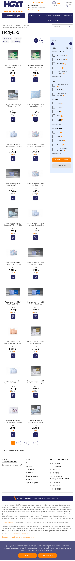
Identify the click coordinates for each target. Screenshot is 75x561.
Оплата (38, 16)
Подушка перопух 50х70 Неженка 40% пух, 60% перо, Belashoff (13, 145)
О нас (31, 16)
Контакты (68, 16)
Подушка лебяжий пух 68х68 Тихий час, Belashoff (13, 421)
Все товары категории (14, 450)
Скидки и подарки (51, 20)
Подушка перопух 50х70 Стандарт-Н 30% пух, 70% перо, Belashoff (35, 145)
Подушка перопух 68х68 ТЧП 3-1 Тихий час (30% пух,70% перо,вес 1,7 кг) (35, 264)
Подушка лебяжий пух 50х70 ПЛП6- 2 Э (13, 106)
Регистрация (57, 6)
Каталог (11, 25)
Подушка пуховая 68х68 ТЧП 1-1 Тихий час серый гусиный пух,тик (35, 382)
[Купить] (13, 79)
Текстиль (26, 25)
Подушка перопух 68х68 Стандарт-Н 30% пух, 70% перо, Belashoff (13, 264)
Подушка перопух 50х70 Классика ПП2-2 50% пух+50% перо (35, 106)
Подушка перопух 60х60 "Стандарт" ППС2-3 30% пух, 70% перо (35, 185)
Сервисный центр (32, 483)
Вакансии (29, 479)
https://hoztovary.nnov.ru (36, 10)
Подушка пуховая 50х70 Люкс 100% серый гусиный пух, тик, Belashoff (13, 342)
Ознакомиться (48, 555)
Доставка (47, 16)
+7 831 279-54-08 (35, 3)
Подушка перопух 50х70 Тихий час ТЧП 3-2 (13, 185)
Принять (27, 555)
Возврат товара (7, 522)
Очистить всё (61, 166)
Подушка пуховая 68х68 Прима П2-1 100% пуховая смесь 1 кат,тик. (13, 382)
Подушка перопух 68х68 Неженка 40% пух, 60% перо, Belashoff (35, 224)
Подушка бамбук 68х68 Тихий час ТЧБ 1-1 (35, 66)
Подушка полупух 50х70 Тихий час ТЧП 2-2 (13, 303)
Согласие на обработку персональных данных (18, 537)
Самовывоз (57, 16)
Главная (4, 25)
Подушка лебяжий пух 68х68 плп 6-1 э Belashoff (35, 421)
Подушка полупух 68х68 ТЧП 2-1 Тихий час (35, 303)
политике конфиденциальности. (19, 533)
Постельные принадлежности (11, 27)
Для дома (18, 25)
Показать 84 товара (62, 160)
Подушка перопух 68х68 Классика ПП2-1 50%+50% (13, 224)
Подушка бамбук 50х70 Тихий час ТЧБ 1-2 (13, 66)
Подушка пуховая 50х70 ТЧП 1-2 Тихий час (35, 342)
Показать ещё (56, 76)
